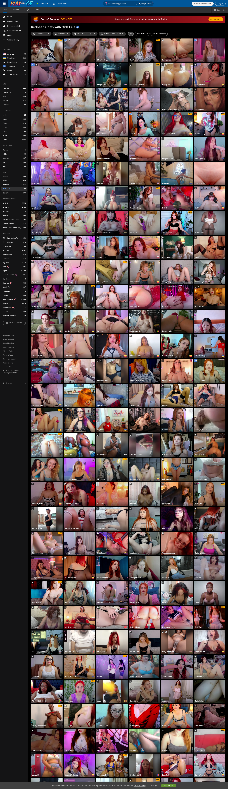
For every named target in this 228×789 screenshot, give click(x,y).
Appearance (41, 34)
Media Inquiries (8, 347)
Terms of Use (8, 355)
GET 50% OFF (215, 19)
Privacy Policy (8, 351)
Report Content (8, 343)
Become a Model (9, 359)
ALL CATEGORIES (15, 323)
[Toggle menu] (4, 3)
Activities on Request (112, 34)
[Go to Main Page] (21, 3)
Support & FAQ (8, 335)
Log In (220, 4)
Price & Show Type (84, 34)
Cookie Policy (140, 786)
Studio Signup (8, 363)
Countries (62, 34)
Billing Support (8, 339)
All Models (7, 367)
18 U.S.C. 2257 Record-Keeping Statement (11, 372)
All (131, 34)
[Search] (135, 3)
